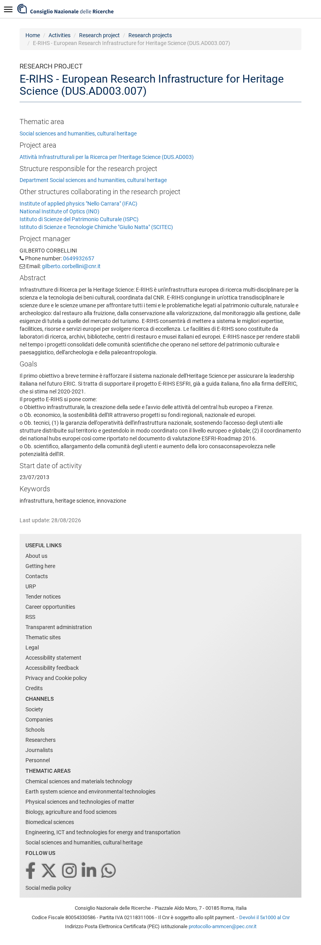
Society (34, 709)
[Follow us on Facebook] (31, 871)
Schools (35, 730)
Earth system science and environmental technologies (90, 791)
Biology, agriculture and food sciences (71, 812)
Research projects (150, 35)
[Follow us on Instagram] (70, 871)
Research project (99, 35)
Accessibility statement (53, 658)
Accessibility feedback (52, 668)
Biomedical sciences (49, 822)
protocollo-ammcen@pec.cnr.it (222, 926)
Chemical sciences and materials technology (78, 781)
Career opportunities (50, 607)
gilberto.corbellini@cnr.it (71, 266)
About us (36, 556)
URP (30, 586)
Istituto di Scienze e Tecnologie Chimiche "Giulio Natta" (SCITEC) (96, 227)
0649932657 (78, 258)
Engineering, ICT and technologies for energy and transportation (102, 832)
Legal (32, 647)
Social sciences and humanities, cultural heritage (78, 133)
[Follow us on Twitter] (49, 871)
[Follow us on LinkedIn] (89, 871)
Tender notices (43, 596)
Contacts (36, 576)
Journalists (39, 750)
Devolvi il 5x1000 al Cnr (264, 917)
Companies (39, 719)
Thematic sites (43, 637)
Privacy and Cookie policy (56, 678)
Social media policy (48, 888)
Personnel (37, 760)
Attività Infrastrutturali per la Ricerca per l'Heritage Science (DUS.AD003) (107, 157)
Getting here (40, 566)
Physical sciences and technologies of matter (79, 802)
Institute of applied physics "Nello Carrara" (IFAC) (78, 203)
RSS (30, 617)
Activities (59, 35)
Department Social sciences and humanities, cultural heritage (93, 180)
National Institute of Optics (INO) (59, 211)
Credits (34, 688)
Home (32, 35)
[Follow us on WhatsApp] (109, 871)
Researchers (40, 740)
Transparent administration (58, 627)
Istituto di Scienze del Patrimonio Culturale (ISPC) (79, 219)
